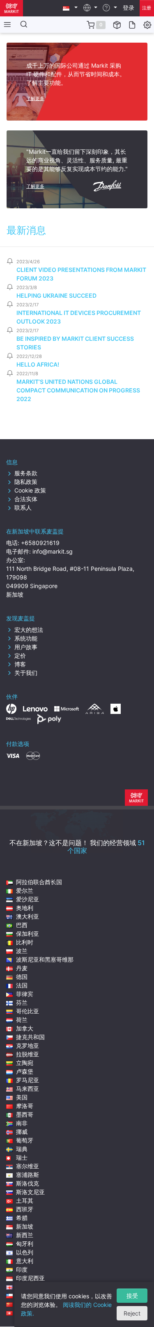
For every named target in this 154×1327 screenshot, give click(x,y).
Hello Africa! (37, 364)
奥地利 (24, 907)
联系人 (23, 507)
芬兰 (22, 1002)
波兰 (22, 950)
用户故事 (25, 646)
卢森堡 (24, 1071)
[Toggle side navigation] (5, 24)
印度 (22, 1269)
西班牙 (24, 1209)
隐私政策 (25, 481)
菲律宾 (24, 993)
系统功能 (25, 638)
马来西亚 (27, 1088)
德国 (22, 976)
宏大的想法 (28, 629)
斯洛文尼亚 (30, 1191)
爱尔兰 (24, 890)
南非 (22, 1123)
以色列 (24, 1252)
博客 (20, 664)
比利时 (24, 942)
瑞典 (22, 1148)
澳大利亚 (27, 916)
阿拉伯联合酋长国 (39, 881)
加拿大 (24, 1028)
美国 (22, 1097)
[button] (70, 7)
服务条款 (25, 473)
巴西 (22, 924)
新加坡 (24, 1226)
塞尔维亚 (27, 1166)
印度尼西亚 (30, 1278)
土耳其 (24, 1200)
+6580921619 (40, 542)
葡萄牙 (24, 1140)
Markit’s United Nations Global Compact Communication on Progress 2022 (78, 390)
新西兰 (24, 1234)
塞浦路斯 (27, 1174)
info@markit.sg (52, 551)
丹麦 (22, 967)
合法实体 (25, 498)
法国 (22, 985)
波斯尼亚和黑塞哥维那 (45, 959)
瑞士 (22, 1157)
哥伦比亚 (27, 1011)
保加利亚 (27, 933)
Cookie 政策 (30, 490)
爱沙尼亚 (27, 899)
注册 (146, 8)
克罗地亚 (27, 1045)
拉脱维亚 (27, 1054)
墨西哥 (24, 1114)
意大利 (24, 1260)
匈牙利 (24, 1243)
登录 (128, 7)
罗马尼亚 (27, 1079)
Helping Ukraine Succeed (56, 295)
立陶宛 (24, 1062)
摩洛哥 (24, 1105)
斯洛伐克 (27, 1183)
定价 (20, 655)
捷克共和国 (30, 1036)
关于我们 (25, 672)
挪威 (22, 1131)
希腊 (22, 1217)
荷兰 (22, 1019)
